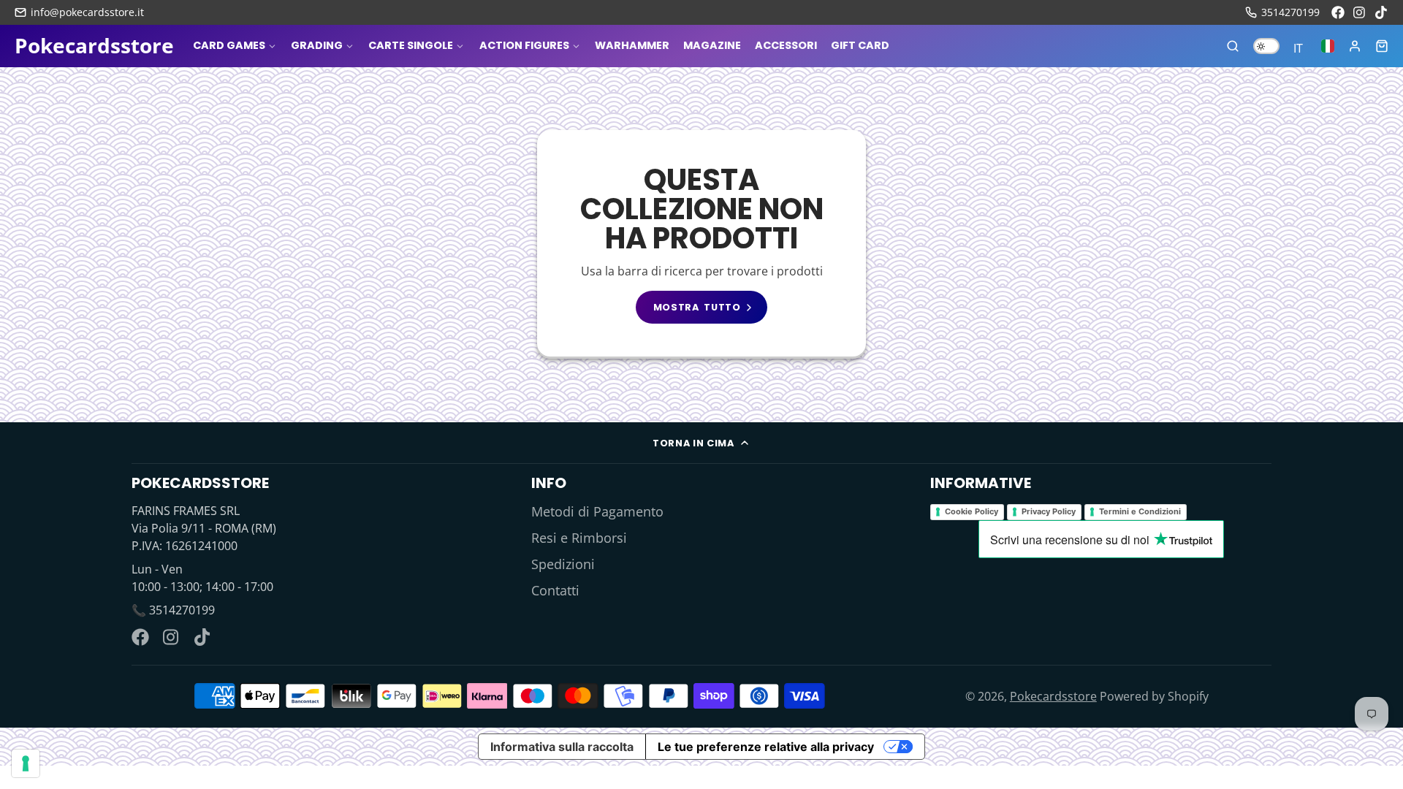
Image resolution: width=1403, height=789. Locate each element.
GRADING (317, 45)
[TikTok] (1381, 12)
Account (1354, 46)
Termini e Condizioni (1140, 511)
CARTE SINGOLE (410, 45)
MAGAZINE (712, 45)
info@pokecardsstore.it (87, 12)
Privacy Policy (1049, 511)
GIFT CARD (860, 45)
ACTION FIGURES (524, 45)
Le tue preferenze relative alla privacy (766, 746)
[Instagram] (1359, 12)
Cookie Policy (971, 511)
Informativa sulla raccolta (562, 746)
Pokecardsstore (1053, 696)
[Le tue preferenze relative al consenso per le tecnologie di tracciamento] (25, 763)
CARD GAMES (229, 45)
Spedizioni (563, 564)
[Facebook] (1338, 12)
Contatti (555, 590)
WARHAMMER (632, 45)
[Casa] (94, 46)
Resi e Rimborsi (579, 537)
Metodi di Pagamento (597, 511)
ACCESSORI (786, 45)
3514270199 (1290, 12)
